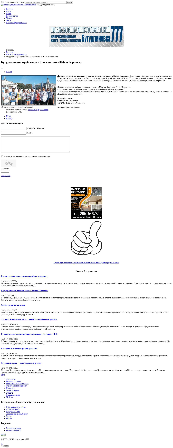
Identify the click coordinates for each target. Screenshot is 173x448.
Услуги (9, 18)
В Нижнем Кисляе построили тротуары (19, 348)
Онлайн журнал (13, 395)
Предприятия (12, 16)
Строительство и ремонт (16, 386)
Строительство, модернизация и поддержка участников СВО (29, 334)
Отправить (5, 176)
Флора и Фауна (12, 390)
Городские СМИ (13, 411)
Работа (9, 418)
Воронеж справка (13, 428)
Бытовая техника (13, 381)
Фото (8, 20)
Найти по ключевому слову (13, 2)
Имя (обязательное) (35, 128)
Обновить (5, 169)
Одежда (9, 393)
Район (8, 14)
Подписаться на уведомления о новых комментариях (27, 156)
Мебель (9, 397)
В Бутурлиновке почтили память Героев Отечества (24, 290)
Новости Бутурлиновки (16, 23)
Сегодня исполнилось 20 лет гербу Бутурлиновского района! (29, 319)
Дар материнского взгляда (13, 305)
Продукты (10, 388)
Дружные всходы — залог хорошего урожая (21, 363)
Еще (3, 375)
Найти (69, 2)
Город (8, 11)
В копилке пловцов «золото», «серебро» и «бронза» (24, 276)
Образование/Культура (16, 407)
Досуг (8, 416)
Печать (9, 72)
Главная (9, 9)
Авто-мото (10, 379)
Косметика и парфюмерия (17, 383)
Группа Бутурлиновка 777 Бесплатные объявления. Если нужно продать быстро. (86, 263)
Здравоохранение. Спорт (17, 414)
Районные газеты (13, 430)
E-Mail (30, 133)
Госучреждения (12, 409)
